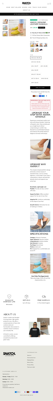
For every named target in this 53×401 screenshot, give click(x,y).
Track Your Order (39, 7)
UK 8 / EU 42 (44, 78)
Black (37, 45)
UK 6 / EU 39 (34, 70)
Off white (37, 50)
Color (34, 41)
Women (24, 7)
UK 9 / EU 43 (34, 82)
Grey (45, 45)
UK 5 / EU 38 (44, 66)
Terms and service (31, 357)
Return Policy (30, 362)
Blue (41, 50)
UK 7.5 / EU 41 (35, 78)
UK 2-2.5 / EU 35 (35, 57)
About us (26, 10)
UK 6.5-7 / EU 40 (35, 74)
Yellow (32, 45)
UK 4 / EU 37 (34, 66)
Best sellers (16, 7)
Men (29, 7)
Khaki (41, 45)
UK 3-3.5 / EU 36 (35, 62)
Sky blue (32, 50)
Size (31, 55)
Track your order (31, 367)
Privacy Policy (30, 364)
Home (8, 7)
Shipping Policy (30, 360)
